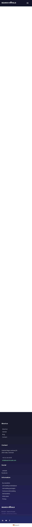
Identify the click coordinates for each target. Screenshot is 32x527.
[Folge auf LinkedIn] (12, 33)
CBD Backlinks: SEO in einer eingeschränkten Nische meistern (14, 175)
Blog (3, 434)
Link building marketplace (9, 486)
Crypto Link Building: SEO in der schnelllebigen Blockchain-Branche (15, 102)
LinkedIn (4, 470)
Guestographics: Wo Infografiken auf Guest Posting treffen (14, 284)
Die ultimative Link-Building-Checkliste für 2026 (15, 319)
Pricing (4, 499)
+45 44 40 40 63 (7, 457)
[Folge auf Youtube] (6, 520)
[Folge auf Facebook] (4, 33)
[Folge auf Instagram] (8, 33)
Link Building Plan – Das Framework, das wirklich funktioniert (15, 66)
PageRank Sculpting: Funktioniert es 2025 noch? (13, 388)
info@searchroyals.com (9, 460)
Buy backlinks (6, 483)
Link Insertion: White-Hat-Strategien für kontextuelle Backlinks (16, 248)
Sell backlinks (6, 493)
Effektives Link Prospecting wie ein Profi (15, 354)
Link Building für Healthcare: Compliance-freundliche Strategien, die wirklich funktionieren (15, 138)
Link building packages (8, 488)
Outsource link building (9, 491)
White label (5, 496)
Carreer (4, 432)
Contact (4, 437)
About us (4, 429)
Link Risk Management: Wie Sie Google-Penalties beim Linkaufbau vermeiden (16, 212)
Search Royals (12, 71)
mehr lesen (8, 73)
